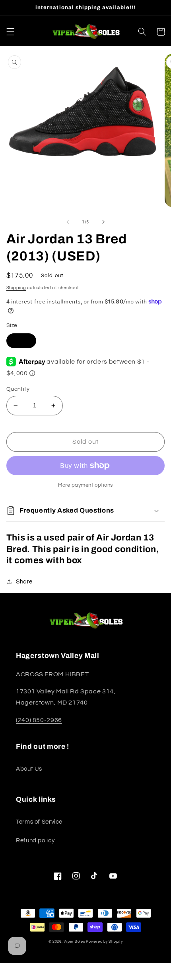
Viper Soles (74, 941)
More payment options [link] (85, 485)
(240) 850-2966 (39, 720)
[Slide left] (67, 222)
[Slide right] (103, 222)
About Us (29, 769)
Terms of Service (39, 822)
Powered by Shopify (104, 941)
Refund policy (35, 841)
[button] (10, 32)
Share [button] (24, 582)
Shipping (16, 288)
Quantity (17, 389)
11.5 (21, 340)
